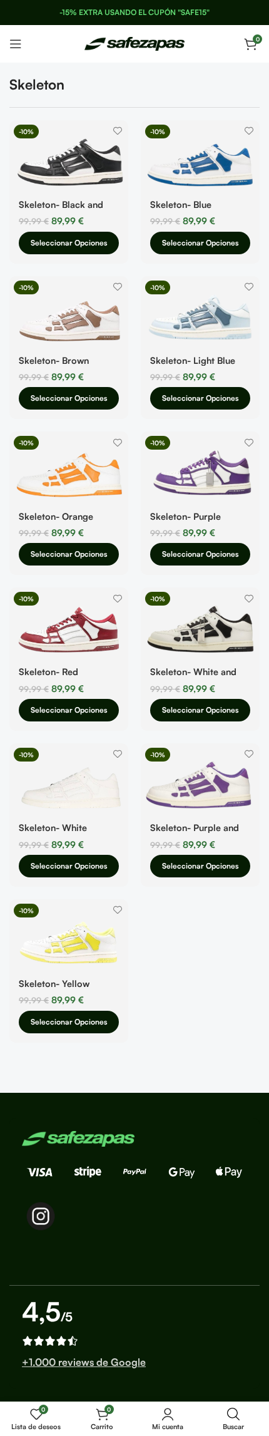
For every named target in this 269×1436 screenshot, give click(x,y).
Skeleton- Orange (56, 516)
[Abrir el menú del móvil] (15, 43)
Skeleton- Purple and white (194, 833)
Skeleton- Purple (185, 516)
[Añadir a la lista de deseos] (117, 131)
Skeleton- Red (48, 671)
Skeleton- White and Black (193, 677)
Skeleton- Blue (180, 204)
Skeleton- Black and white (61, 209)
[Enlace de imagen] (78, 1138)
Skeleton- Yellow (54, 983)
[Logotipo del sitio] (134, 42)
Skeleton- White (53, 827)
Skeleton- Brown (54, 360)
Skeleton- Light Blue (192, 360)
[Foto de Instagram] (40, 1216)
